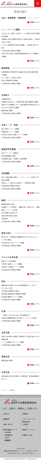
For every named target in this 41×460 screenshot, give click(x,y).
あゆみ (7, 438)
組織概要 (8, 440)
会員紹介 (25, 414)
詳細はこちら (35, 22)
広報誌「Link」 (27, 435)
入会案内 (25, 424)
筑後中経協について (10, 430)
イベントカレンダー (29, 419)
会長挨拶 (8, 432)
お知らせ (6, 414)
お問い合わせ (8, 424)
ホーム (3, 390)
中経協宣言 (9, 435)
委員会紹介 (26, 422)
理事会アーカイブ (28, 430)
